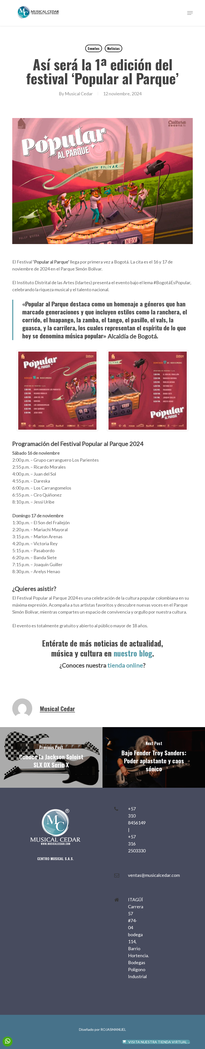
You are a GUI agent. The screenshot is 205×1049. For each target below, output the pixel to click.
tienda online (125, 665)
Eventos (94, 48)
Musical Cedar (79, 93)
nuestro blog (133, 653)
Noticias (113, 48)
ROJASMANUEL (113, 1029)
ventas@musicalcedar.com (154, 875)
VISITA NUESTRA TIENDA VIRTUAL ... (159, 1042)
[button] (190, 12)
